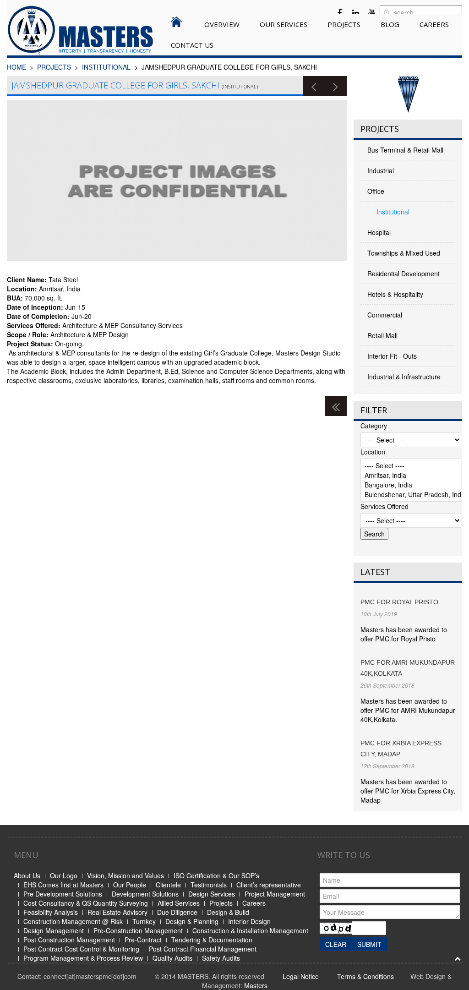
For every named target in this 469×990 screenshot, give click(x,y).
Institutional (106, 66)
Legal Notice (301, 976)
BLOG (390, 24)
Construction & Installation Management (250, 930)
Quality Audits (172, 958)
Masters (255, 985)
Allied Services (179, 903)
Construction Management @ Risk (73, 921)
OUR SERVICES (283, 24)
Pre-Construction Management (138, 930)
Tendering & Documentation (211, 939)
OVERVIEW (222, 24)
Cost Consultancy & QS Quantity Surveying (85, 903)
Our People (129, 884)
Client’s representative (268, 884)
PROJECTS (343, 24)
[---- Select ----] (411, 465)
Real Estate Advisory (117, 912)
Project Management (275, 893)
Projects (221, 903)
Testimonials (209, 884)
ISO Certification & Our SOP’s (216, 875)
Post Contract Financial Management (202, 948)
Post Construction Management (69, 939)
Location (372, 451)
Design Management (53, 930)
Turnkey (144, 921)
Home (16, 66)
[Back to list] (336, 406)
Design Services (211, 893)
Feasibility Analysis (50, 912)
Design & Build (228, 912)
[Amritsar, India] (411, 475)
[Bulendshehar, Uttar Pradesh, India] (411, 494)
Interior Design (249, 921)
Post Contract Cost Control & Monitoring (81, 948)
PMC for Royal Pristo (399, 602)
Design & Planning (191, 921)
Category (373, 425)
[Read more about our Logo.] (408, 94)
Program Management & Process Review (83, 958)
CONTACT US (192, 44)
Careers (254, 903)
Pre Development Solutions (62, 893)
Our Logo (63, 875)
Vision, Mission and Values (125, 875)
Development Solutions (145, 893)
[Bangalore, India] (411, 485)
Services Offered (384, 506)
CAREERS (434, 24)
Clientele (168, 884)
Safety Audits (221, 958)
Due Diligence (177, 912)
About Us (27, 875)
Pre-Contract (143, 939)
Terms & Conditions (365, 976)
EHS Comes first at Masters (63, 884)
